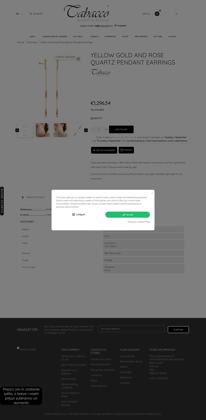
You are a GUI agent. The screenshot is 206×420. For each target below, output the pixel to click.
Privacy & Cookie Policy (139, 221)
